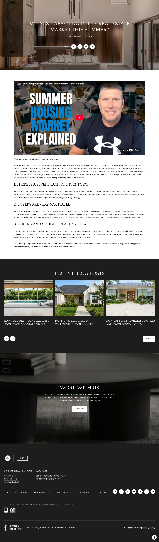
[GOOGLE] (146, 491)
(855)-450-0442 (10, 479)
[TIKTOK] (140, 491)
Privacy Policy (148, 527)
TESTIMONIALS (83, 492)
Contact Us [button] (80, 408)
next (12, 338)
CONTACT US (101, 492)
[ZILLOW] (153, 491)
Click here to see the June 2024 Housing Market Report (37, 159)
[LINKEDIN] (127, 491)
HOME (6, 492)
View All (148, 339)
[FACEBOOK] (115, 491)
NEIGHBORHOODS (64, 492)
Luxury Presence (69, 527)
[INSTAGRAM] (121, 491)
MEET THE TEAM (21, 492)
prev (6, 338)
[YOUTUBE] (134, 491)
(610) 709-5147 (10, 476)
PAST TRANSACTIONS (42, 492)
